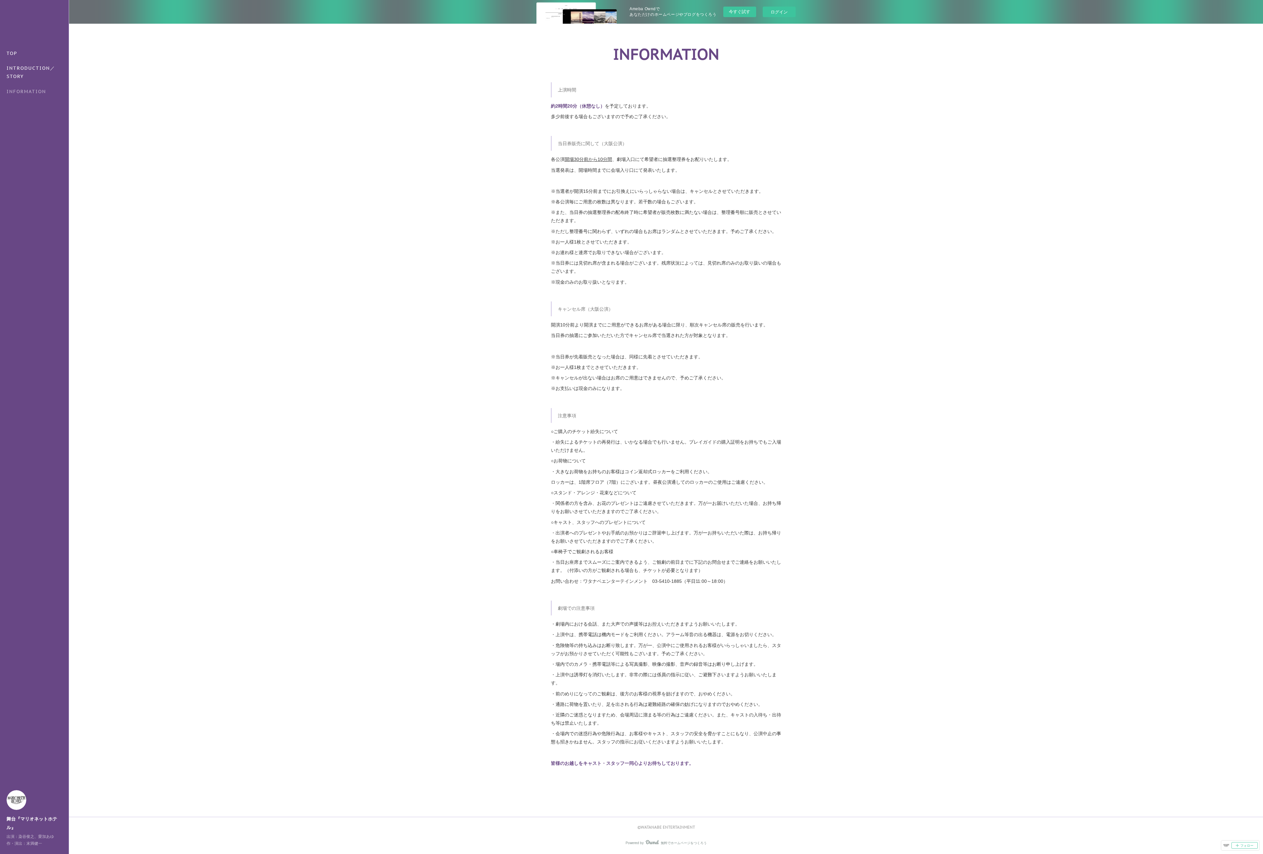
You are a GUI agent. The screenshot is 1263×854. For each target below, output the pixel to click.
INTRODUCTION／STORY (31, 72)
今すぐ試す (739, 11)
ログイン (779, 12)
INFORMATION (26, 91)
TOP (12, 53)
